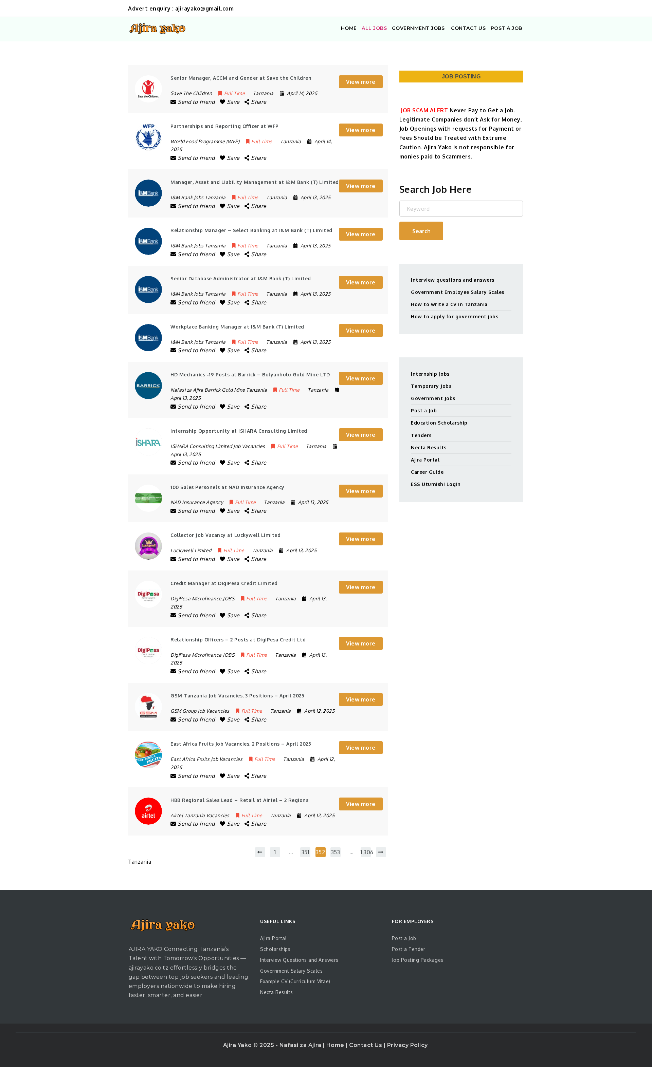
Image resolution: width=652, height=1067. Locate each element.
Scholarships (275, 949)
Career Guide (427, 472)
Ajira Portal (425, 460)
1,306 (366, 852)
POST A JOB (506, 28)
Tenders (421, 435)
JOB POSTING (461, 76)
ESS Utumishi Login (435, 484)
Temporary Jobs (431, 386)
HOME (349, 28)
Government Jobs (433, 398)
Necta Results (429, 447)
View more (361, 81)
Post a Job (424, 410)
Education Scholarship (439, 423)
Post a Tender (408, 949)
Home (336, 1045)
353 (335, 852)
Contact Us (366, 1045)
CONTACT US (468, 28)
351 (305, 852)
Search (421, 231)
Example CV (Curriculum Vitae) (295, 981)
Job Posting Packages (417, 960)
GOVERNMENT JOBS (418, 28)
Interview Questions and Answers (299, 960)
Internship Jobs (430, 374)
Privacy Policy (407, 1045)
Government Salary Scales (291, 971)
